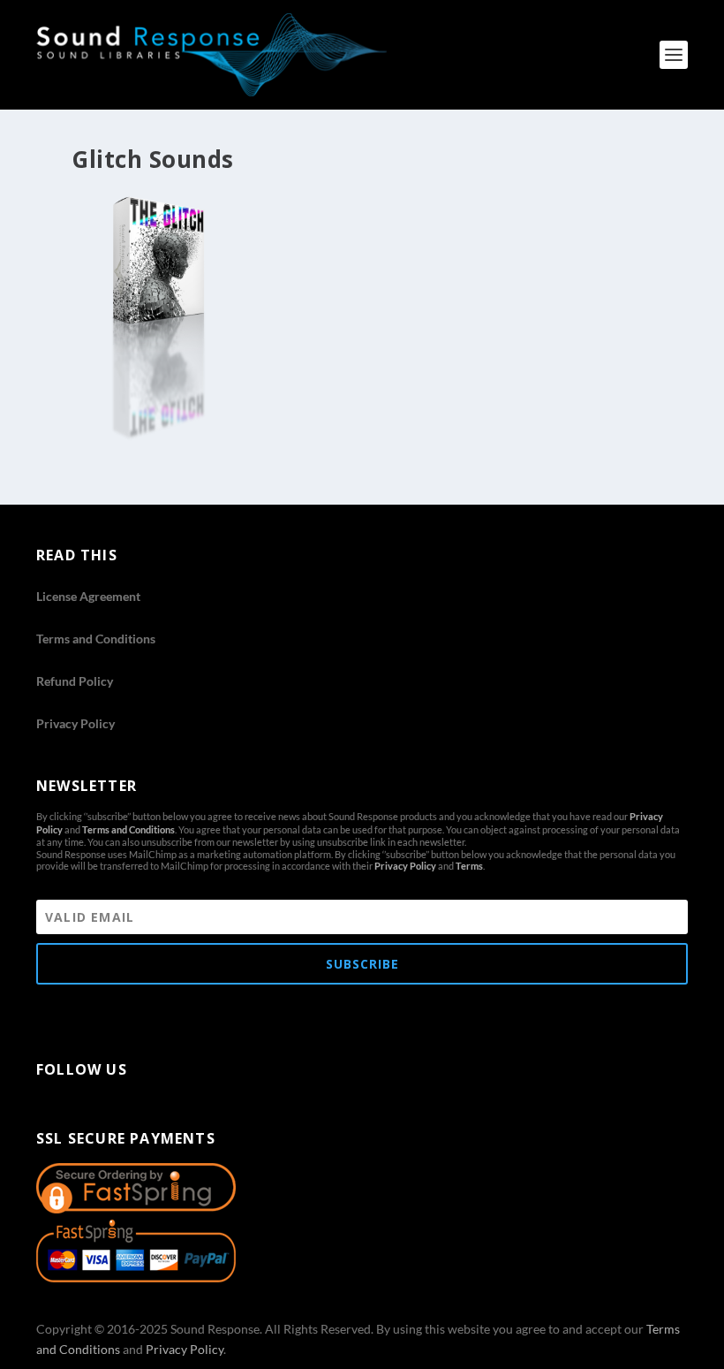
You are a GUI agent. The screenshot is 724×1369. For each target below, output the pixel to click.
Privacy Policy (75, 723)
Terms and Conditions (95, 638)
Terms (469, 865)
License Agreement (88, 596)
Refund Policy (74, 680)
